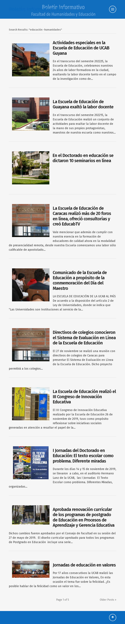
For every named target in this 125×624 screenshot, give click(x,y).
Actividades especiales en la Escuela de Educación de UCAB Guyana (81, 48)
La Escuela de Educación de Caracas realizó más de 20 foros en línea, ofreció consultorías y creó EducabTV (82, 216)
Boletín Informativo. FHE (37, 9)
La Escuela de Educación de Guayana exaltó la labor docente (83, 104)
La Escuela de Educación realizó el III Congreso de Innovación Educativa (84, 397)
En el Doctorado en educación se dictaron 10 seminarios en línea (83, 158)
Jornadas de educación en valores (84, 565)
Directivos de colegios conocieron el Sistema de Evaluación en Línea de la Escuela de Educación (84, 338)
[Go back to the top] (112, 617)
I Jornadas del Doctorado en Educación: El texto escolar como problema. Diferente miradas (83, 456)
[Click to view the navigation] (112, 9)
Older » (108, 599)
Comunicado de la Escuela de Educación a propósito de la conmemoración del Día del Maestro (80, 280)
